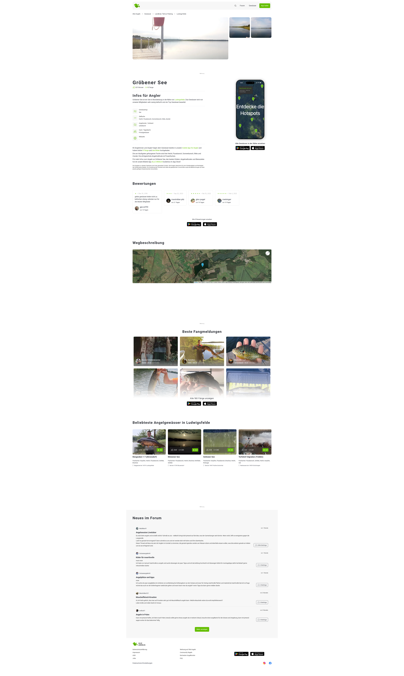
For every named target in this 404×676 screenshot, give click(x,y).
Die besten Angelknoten (187, 655)
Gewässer (252, 6)
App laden (264, 6)
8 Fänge (146, 150)
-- (139, 139)
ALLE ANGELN (157, 162)
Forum (242, 6)
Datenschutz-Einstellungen (142, 663)
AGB (134, 655)
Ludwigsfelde (180, 100)
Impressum (136, 652)
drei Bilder (156, 150)
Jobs (134, 658)
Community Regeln (186, 652)
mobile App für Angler (190, 148)
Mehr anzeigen (202, 629)
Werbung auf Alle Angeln (188, 649)
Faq (181, 658)
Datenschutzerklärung (140, 649)
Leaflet (196, 282)
